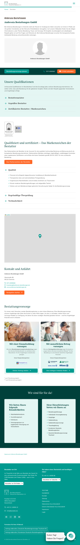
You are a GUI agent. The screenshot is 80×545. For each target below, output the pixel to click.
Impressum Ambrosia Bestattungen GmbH (15, 454)
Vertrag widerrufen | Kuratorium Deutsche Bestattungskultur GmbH (26, 532)
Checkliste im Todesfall (50, 480)
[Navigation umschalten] (74, 3)
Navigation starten (13, 292)
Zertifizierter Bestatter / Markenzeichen (27, 108)
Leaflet (8, 215)
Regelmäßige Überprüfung (20, 195)
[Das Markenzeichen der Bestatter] (8, 129)
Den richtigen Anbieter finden (57, 371)
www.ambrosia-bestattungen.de (16, 287)
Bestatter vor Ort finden (13, 483)
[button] (40, 236)
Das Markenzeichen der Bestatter (18, 162)
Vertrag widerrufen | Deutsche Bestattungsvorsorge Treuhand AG (26, 529)
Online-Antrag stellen (21, 371)
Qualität (12, 170)
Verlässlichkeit (15, 201)
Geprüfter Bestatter (17, 103)
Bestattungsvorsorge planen (16, 71)
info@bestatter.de (12, 511)
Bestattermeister (16, 97)
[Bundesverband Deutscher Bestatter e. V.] (12, 3)
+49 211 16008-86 (49, 476)
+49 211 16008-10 (12, 507)
